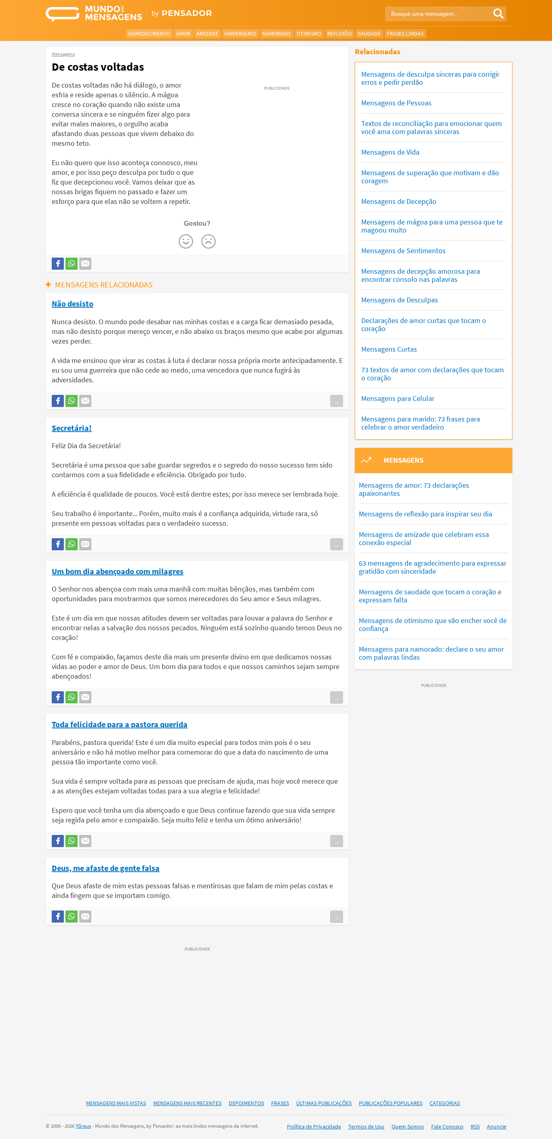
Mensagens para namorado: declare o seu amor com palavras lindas (431, 653)
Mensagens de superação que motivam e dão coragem (430, 176)
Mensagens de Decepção (398, 201)
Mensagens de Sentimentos (403, 250)
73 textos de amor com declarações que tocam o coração (432, 373)
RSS (475, 1126)
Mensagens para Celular (397, 398)
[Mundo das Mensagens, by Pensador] (158, 14)
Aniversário (240, 33)
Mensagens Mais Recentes (187, 1103)
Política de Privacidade (314, 1126)
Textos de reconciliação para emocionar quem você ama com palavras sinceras (431, 127)
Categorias (445, 1103)
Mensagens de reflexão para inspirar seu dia (425, 513)
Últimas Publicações (324, 1103)
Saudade (369, 33)
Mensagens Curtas (389, 349)
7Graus (83, 1125)
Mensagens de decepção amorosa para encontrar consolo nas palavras (420, 275)
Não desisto (72, 303)
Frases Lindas (405, 33)
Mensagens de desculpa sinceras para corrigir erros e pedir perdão (430, 78)
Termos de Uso (366, 1126)
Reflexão (339, 33)
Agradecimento (149, 33)
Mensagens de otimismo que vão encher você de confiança (433, 624)
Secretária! (72, 427)
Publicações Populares (390, 1103)
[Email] (85, 264)
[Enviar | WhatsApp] (71, 264)
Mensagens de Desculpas (399, 299)
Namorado (276, 33)
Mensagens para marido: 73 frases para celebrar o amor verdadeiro (420, 423)
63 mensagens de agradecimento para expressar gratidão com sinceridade (432, 567)
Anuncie (496, 1126)
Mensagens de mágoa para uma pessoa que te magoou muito (432, 226)
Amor (183, 33)
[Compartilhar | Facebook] (58, 264)
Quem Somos (408, 1126)
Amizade (207, 33)
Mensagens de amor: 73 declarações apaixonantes (414, 489)
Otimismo (309, 33)
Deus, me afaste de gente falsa (106, 868)
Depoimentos (246, 1103)
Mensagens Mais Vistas (116, 1103)
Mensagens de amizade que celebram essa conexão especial (424, 538)
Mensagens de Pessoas (396, 102)
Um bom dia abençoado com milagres (117, 571)
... (336, 401)
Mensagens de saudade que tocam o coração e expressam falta (430, 595)
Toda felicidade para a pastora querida (120, 724)
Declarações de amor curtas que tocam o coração (423, 324)
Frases (280, 1103)
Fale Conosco (447, 1126)
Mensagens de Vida (390, 152)
